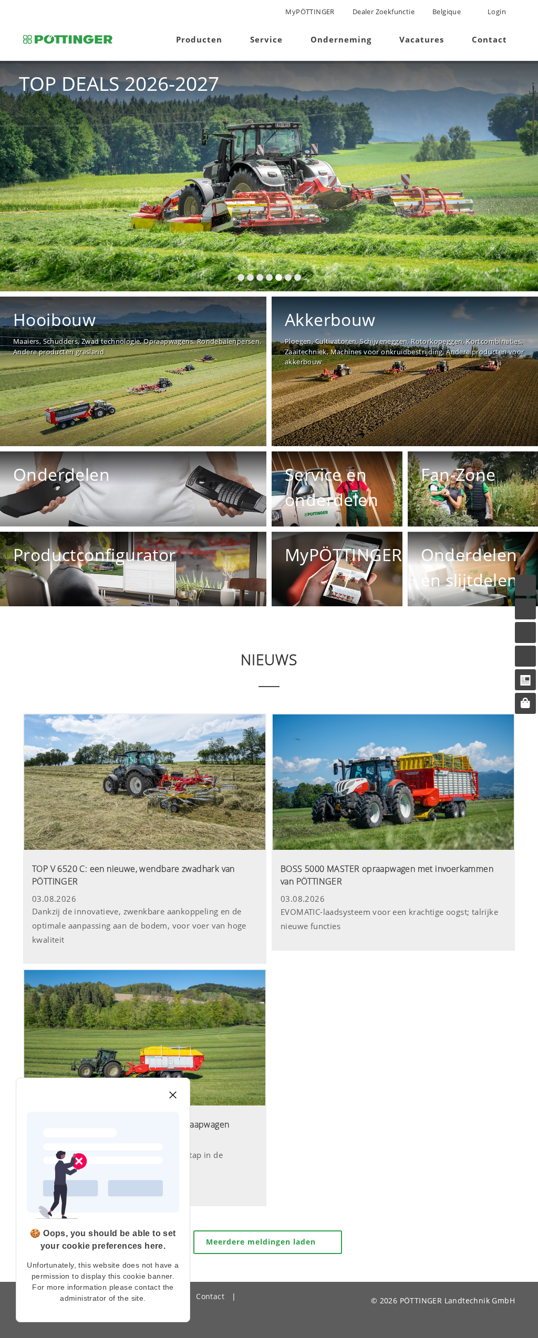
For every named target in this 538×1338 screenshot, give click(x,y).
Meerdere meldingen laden (262, 1242)
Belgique (446, 11)
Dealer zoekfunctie (384, 11)
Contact (210, 1296)
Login (496, 11)
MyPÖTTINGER (309, 11)
